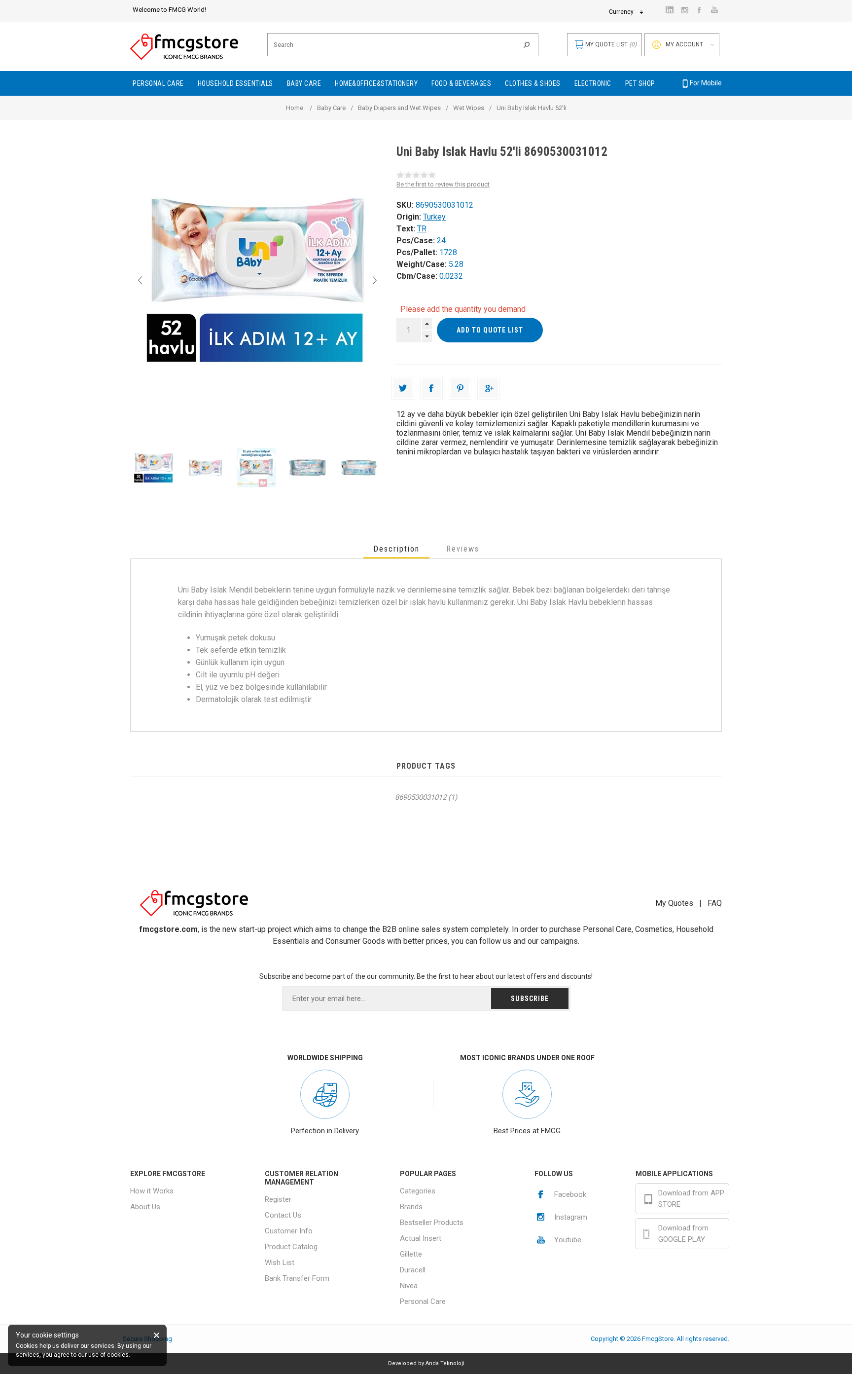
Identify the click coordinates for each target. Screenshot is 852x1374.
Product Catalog (291, 1246)
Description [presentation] (396, 549)
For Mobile (706, 83)
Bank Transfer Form (297, 1278)
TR (421, 228)
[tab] (396, 548)
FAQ (715, 903)
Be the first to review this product (443, 184)
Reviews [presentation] (462, 549)
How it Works (152, 1191)
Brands (411, 1206)
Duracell (413, 1269)
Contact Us (283, 1215)
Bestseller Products (431, 1222)
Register (278, 1199)
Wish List (279, 1262)
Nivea (409, 1285)
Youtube (567, 1239)
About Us (145, 1206)
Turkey (434, 217)
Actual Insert (420, 1238)
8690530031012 (420, 797)
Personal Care (423, 1301)
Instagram (570, 1217)
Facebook (570, 1194)
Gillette (411, 1254)
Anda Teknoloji (445, 1363)
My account (684, 44)
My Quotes (674, 903)
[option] (156, 467)
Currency (621, 11)
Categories (417, 1191)
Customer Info (289, 1230)
